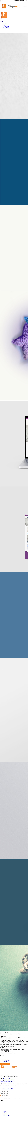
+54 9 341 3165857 (9, 1080)
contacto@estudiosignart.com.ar (7, 1081)
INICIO (4, 1111)
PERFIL (5, 1112)
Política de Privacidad (8, 1088)
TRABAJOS (6, 1114)
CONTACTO (6, 1115)
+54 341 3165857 (6, 1078)
